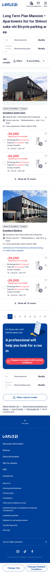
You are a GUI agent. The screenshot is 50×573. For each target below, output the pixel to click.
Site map (6, 530)
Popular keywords (10, 525)
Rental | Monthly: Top (11, 406)
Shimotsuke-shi (33, 409)
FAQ (5, 469)
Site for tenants (10, 463)
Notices (6, 450)
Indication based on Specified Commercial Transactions (20, 509)
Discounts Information (13, 444)
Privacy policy (8, 493)
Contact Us (8, 476)
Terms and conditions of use (14, 503)
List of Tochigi (17, 409)
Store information (11, 456)
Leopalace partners (10, 515)
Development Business (12, 488)
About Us (6, 483)
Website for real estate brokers (15, 520)
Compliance (7, 498)
